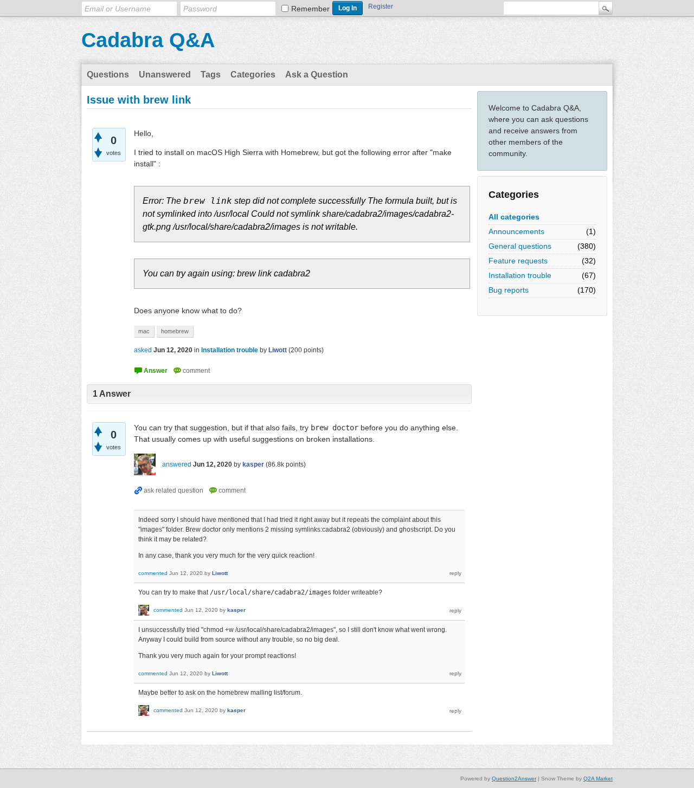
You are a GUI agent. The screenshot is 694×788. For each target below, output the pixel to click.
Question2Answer (514, 778)
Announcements (516, 231)
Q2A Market (598, 778)
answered (176, 464)
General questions (520, 246)
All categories (514, 216)
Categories (252, 74)
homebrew (175, 331)
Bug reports (509, 290)
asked (143, 350)
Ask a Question (316, 74)
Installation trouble (520, 275)
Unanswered (165, 74)
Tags (211, 74)
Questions (108, 74)
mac (144, 331)
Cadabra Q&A (148, 40)
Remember (310, 8)
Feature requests (518, 260)
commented (153, 573)
